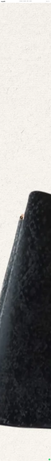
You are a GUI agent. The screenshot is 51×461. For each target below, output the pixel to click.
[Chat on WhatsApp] (49, 459)
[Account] (47, 1)
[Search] (46, 1)
